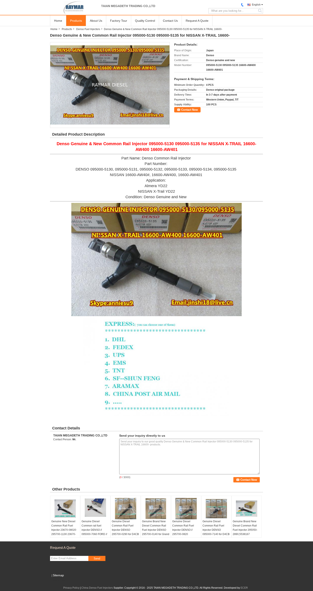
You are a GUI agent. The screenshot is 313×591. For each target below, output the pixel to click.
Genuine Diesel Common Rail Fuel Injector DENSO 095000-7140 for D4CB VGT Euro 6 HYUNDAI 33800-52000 (216, 532)
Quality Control (145, 20)
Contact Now (189, 109)
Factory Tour (118, 20)
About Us (96, 20)
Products (76, 20)
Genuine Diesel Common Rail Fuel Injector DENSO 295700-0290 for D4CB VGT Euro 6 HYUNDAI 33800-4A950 (125, 532)
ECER (244, 587)
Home (58, 20)
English (256, 4)
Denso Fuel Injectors (88, 29)
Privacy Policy (71, 587)
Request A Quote (197, 20)
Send (97, 558)
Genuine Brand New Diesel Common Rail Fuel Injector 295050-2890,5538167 (245, 528)
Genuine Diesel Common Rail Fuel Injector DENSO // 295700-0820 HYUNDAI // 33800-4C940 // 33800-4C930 (185, 532)
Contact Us (170, 20)
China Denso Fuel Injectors (97, 587)
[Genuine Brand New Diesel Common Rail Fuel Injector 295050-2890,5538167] (246, 508)
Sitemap (58, 575)
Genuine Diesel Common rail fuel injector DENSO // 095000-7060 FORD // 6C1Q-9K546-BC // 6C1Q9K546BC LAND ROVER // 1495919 (94, 534)
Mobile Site (59, 580)
